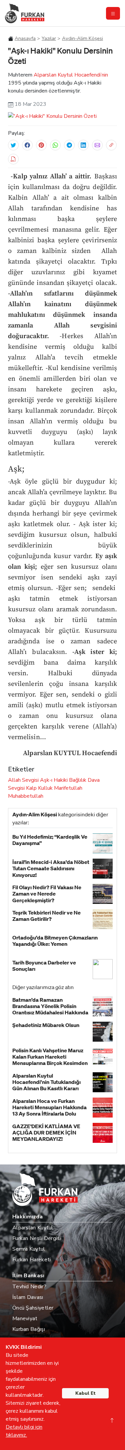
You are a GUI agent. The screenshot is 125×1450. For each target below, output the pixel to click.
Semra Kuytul (28, 1249)
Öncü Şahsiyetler (33, 1308)
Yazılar (49, 38)
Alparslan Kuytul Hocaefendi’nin (71, 75)
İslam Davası (27, 1297)
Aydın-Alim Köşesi (82, 38)
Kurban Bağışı (28, 1329)
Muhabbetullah (25, 796)
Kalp (31, 788)
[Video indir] (13, 159)
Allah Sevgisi (23, 780)
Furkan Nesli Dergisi (36, 1238)
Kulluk (45, 788)
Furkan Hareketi (31, 1259)
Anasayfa (25, 38)
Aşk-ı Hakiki (54, 780)
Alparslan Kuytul (32, 1227)
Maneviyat (25, 1318)
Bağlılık (77, 780)
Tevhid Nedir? (29, 1286)
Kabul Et (85, 1393)
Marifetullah (68, 788)
